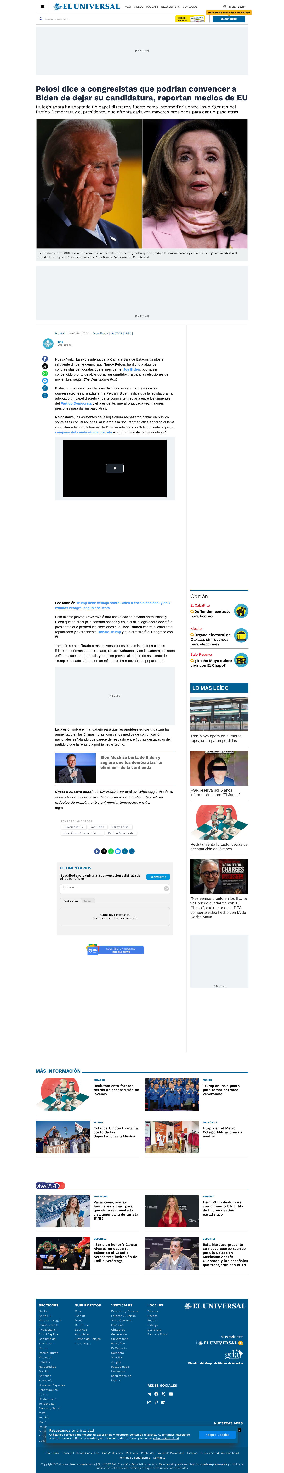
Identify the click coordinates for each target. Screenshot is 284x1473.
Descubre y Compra (125, 1311)
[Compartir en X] (45, 366)
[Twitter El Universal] (163, 1394)
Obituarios (118, 1329)
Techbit (44, 1417)
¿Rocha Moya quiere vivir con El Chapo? (211, 663)
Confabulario (47, 1399)
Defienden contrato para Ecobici (210, 613)
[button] (229, 19)
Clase (79, 1311)
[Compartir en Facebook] (45, 359)
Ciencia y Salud (49, 1408)
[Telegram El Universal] (149, 1394)
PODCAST (152, 6)
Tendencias (46, 1403)
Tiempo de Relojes (88, 1338)
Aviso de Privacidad (171, 1452)
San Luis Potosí (157, 1334)
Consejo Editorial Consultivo (80, 1452)
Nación (43, 1311)
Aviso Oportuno (121, 1320)
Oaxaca (152, 1315)
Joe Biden (97, 826)
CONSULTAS (190, 6)
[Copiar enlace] (45, 388)
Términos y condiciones (134, 1457)
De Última (82, 1325)
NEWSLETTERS (170, 6)
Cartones (45, 1375)
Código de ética (112, 1452)
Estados (44, 1362)
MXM (128, 6)
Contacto (159, 1457)
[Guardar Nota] (45, 395)
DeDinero (117, 1352)
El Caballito (200, 605)
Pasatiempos (120, 1366)
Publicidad (148, 1452)
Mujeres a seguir (50, 1320)
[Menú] (42, 6)
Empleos (117, 1325)
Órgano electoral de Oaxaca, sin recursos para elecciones (210, 639)
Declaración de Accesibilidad (220, 1452)
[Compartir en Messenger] (45, 381)
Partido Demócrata (121, 833)
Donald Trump (48, 1352)
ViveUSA (117, 1357)
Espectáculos (48, 1389)
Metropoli (45, 1357)
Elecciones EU (73, 826)
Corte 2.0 (45, 1315)
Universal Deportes (52, 1385)
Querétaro (154, 1329)
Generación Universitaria (119, 1336)
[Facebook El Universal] (156, 1394)
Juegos (116, 1362)
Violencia (132, 1452)
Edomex (153, 1311)
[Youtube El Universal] (171, 1394)
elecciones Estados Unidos (82, 833)
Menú (42, 1422)
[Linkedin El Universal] (163, 1402)
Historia (192, 1452)
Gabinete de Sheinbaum (47, 1341)
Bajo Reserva (201, 654)
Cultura (44, 1394)
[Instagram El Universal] (149, 1402)
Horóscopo (118, 1371)
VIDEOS (138, 6)
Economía (46, 1380)
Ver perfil (65, 345)
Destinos (81, 1329)
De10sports (119, 1348)
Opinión (199, 596)
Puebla (152, 1320)
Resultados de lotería (121, 1378)
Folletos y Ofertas (123, 1315)
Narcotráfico (47, 1366)
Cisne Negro (83, 1343)
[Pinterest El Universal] (156, 1402)
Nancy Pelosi (120, 826)
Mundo (60, 333)
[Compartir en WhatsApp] (45, 373)
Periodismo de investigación (49, 1327)
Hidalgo (152, 1325)
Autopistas (82, 1334)
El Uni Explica (48, 1334)
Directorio (52, 1452)
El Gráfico (118, 1343)
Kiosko (196, 629)
